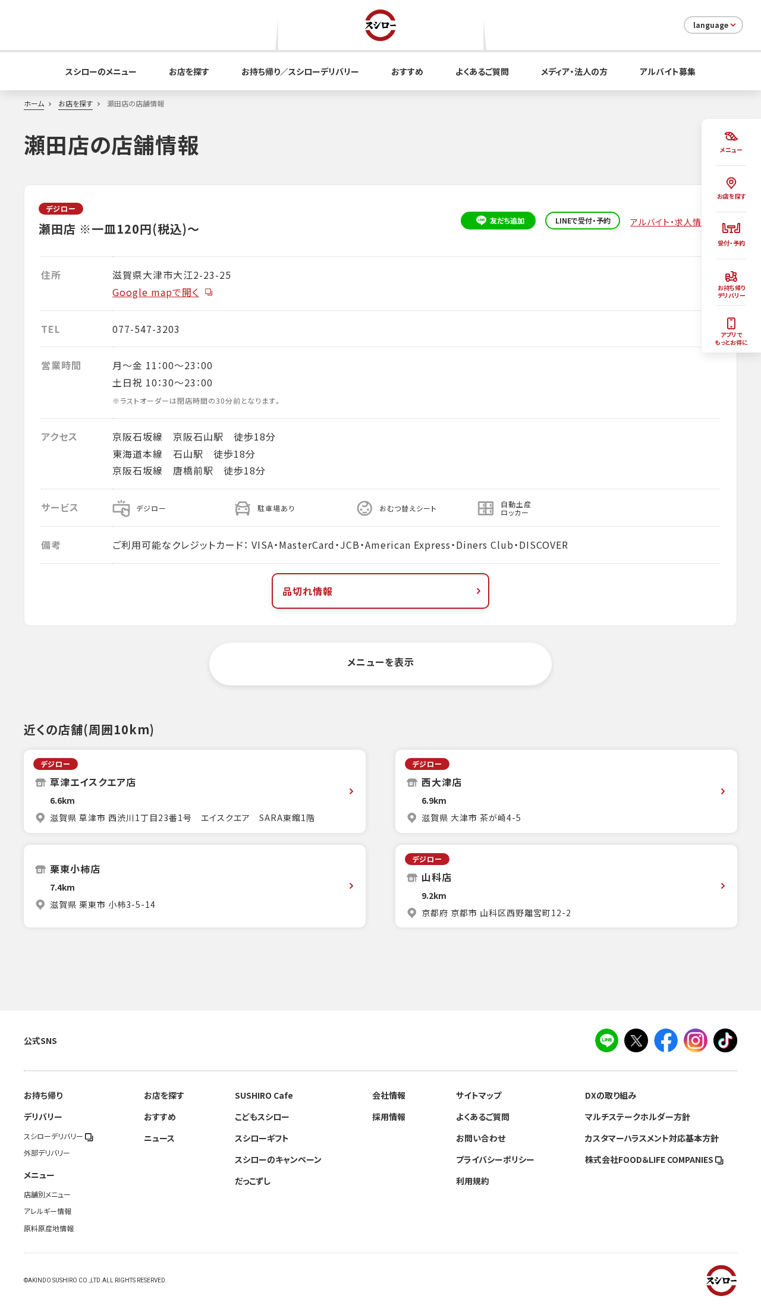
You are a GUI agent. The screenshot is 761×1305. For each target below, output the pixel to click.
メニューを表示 (380, 662)
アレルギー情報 (47, 1211)
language (710, 25)
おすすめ (407, 71)
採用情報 (388, 1116)
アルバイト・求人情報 (671, 222)
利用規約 (472, 1181)
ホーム (34, 103)
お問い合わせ (480, 1138)
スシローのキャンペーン (278, 1159)
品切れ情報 (307, 591)
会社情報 (388, 1095)
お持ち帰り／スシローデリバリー (300, 71)
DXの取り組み (610, 1095)
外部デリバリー (47, 1152)
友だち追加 (507, 220)
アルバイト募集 (668, 71)
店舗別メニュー (47, 1194)
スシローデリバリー (54, 1136)
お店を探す (189, 71)
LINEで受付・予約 (583, 220)
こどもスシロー (262, 1116)
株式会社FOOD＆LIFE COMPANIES (650, 1159)
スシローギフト (262, 1138)
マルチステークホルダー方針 (637, 1116)
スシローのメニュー (101, 71)
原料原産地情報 (49, 1228)
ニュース (159, 1138)
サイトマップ (478, 1095)
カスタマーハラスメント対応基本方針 (652, 1138)
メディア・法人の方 (574, 71)
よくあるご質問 (482, 71)
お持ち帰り (43, 1095)
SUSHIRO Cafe (264, 1095)
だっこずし (253, 1181)
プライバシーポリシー (495, 1159)
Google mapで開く (155, 292)
